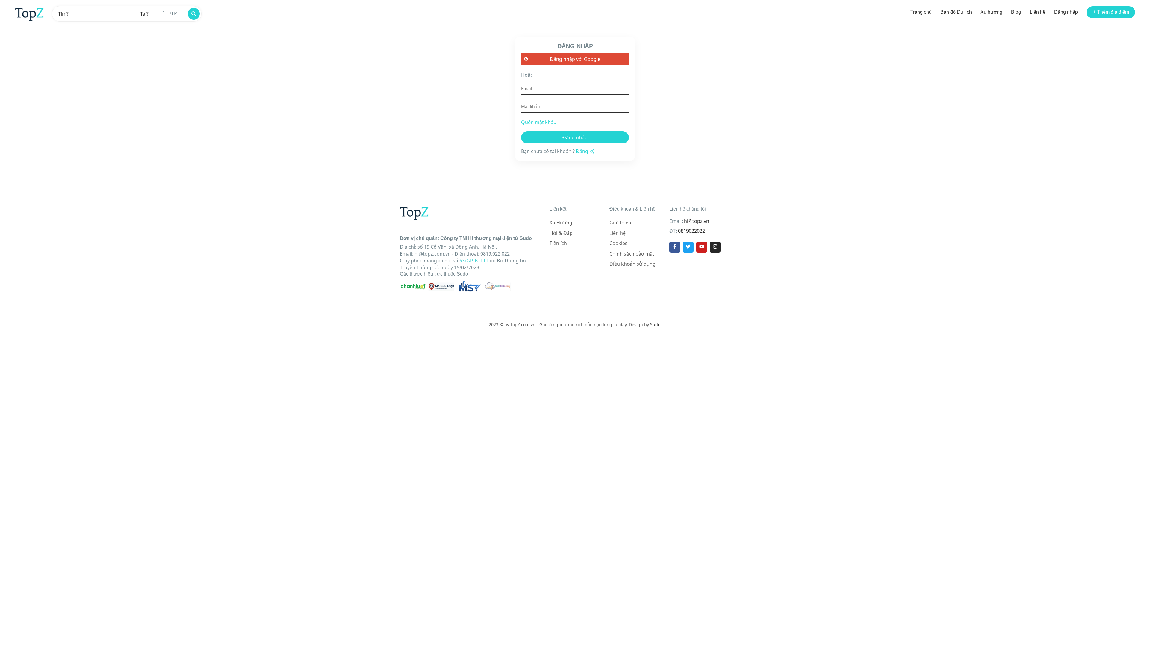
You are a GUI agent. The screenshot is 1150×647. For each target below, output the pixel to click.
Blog (1016, 12)
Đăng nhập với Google (575, 59)
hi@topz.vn (696, 221)
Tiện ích (558, 243)
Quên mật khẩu (538, 122)
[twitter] (688, 247)
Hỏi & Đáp (561, 233)
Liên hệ (1037, 12)
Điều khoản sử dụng (632, 264)
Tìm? (63, 13)
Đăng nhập (1066, 12)
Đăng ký (585, 151)
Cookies (618, 243)
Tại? (144, 13)
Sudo (655, 324)
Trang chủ (921, 12)
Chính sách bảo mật (631, 253)
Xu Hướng (561, 222)
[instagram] (715, 247)
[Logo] (29, 13)
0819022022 (691, 231)
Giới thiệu (620, 222)
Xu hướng (991, 12)
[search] (194, 14)
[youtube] (701, 247)
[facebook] (674, 247)
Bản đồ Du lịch (956, 12)
